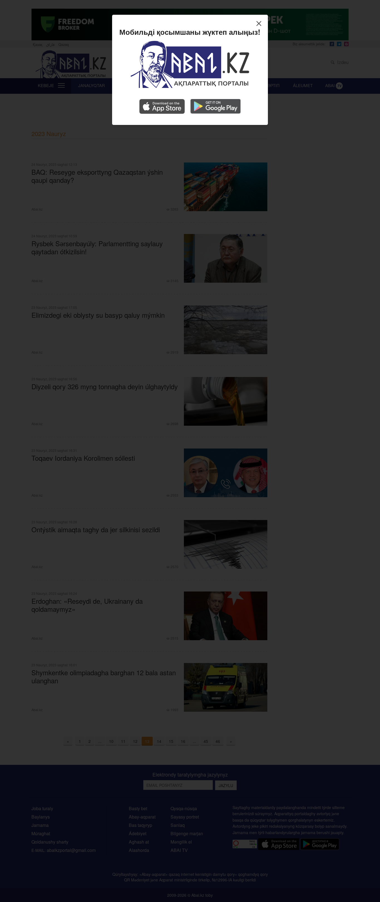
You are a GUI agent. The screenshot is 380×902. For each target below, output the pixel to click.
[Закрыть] (260, 24)
